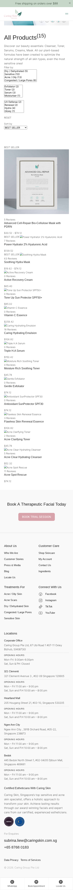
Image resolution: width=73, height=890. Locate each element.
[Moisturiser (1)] (13, 95)
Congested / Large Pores (18, 612)
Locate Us (9, 577)
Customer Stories (14, 559)
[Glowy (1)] (14, 111)
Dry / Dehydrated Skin (16, 606)
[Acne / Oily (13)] (20, 77)
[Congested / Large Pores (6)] (20, 80)
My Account (45, 559)
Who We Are (11, 553)
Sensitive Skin (12, 618)
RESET (7, 117)
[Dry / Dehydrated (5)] (20, 71)
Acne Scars (10, 600)
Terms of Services (31, 860)
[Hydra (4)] (14, 108)
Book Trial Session (36, 516)
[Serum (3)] (13, 92)
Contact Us (45, 565)
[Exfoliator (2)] (13, 86)
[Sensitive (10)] (20, 74)
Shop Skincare (47, 553)
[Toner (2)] (13, 89)
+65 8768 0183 (16, 847)
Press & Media (12, 565)
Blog (6, 571)
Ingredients (45, 571)
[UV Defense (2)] (14, 101)
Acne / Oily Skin (13, 593)
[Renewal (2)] (14, 105)
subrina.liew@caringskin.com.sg (30, 841)
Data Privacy (11, 860)
